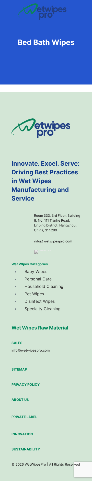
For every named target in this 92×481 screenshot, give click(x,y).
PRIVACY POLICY (26, 384)
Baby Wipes (36, 271)
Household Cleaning (44, 286)
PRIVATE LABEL (24, 417)
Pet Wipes (34, 293)
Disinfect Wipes (40, 301)
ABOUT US (20, 400)
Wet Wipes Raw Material (40, 328)
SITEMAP (19, 369)
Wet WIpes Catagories (30, 264)
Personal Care (38, 278)
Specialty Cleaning (43, 308)
